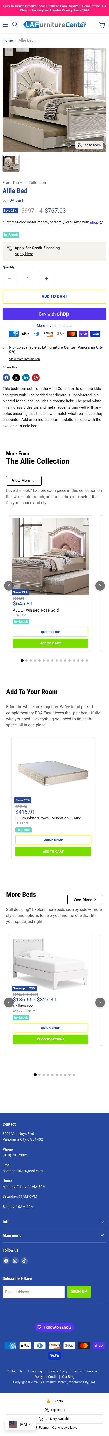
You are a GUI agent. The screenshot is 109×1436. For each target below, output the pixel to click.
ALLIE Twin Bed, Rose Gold (36, 610)
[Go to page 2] (26, 660)
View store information (24, 359)
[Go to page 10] (61, 660)
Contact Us (14, 1371)
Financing (35, 1371)
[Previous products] (9, 586)
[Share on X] (16, 377)
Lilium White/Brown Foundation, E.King (48, 818)
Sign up (79, 1291)
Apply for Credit (46, 1377)
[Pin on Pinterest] (36, 377)
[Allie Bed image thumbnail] (11, 163)
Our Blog (68, 1377)
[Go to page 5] (39, 660)
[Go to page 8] (52, 660)
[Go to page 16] (87, 660)
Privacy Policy (57, 1371)
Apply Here (24, 254)
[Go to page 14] (78, 660)
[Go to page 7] (48, 660)
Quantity (9, 267)
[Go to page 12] (69, 660)
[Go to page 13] (74, 660)
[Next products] (100, 586)
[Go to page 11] (65, 660)
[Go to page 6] (44, 660)
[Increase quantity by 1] (46, 278)
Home (8, 40)
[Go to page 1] (22, 660)
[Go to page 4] (35, 660)
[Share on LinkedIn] (26, 377)
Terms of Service (85, 1371)
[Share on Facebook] (6, 377)
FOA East (15, 200)
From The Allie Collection (24, 183)
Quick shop (50, 632)
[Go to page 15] (82, 660)
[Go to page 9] (57, 660)
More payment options (54, 326)
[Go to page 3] (31, 660)
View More (21, 480)
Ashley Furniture (24, 1011)
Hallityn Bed (23, 1006)
